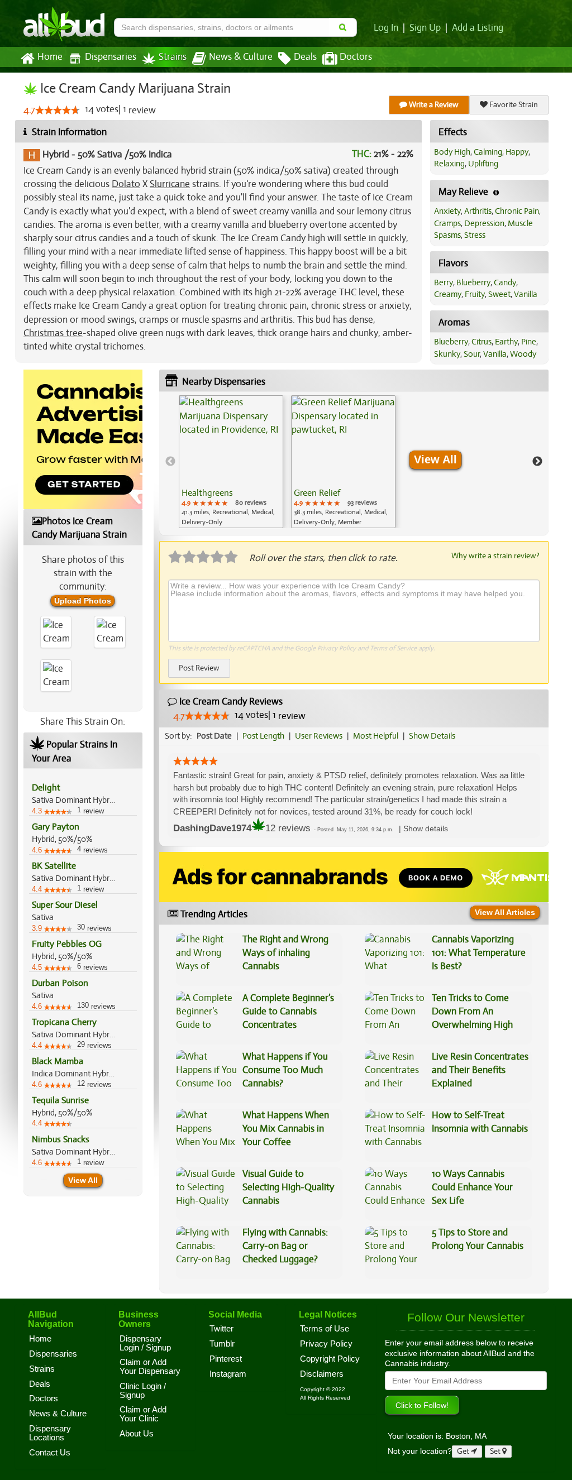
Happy (517, 152)
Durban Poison (60, 983)
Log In (386, 27)
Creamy (447, 294)
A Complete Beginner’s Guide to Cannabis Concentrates (288, 1011)
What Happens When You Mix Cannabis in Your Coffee (285, 1128)
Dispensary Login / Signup (145, 1343)
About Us (137, 1433)
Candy (505, 282)
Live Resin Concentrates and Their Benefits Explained (480, 1070)
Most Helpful (375, 736)
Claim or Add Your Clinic (143, 1414)
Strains (173, 57)
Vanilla (525, 294)
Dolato (126, 184)
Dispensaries (110, 57)
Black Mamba (57, 1061)
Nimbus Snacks (60, 1139)
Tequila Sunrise (60, 1100)
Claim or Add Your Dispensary (150, 1367)
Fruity (475, 294)
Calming (488, 152)
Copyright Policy (330, 1358)
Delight (46, 787)
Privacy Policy (336, 648)
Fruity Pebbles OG (67, 944)
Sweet (499, 294)
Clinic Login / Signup (143, 1391)
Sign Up (425, 27)
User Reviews (318, 736)
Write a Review (433, 104)
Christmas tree (53, 333)
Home (50, 57)
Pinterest (225, 1358)
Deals (305, 57)
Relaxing (449, 164)
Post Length (263, 736)
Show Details (432, 736)
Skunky (447, 354)
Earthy (506, 342)
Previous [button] (170, 461)
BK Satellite (54, 865)
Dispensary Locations (50, 1433)
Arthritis (478, 211)
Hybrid (56, 154)
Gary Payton (55, 826)
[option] (231, 461)
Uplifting (483, 164)
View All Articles (505, 912)
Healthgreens (207, 493)
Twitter (221, 1328)
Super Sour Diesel (65, 905)
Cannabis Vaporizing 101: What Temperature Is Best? (479, 953)
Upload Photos (82, 600)
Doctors (356, 57)
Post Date (214, 736)
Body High (452, 152)
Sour (472, 354)
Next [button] (537, 461)
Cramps (447, 223)
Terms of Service (393, 648)
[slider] (57, 110)
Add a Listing (477, 27)
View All (83, 1180)
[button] (425, 829)
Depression (484, 223)
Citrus (481, 342)
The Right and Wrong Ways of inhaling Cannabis (285, 953)
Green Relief (317, 493)
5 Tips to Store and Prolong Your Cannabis (477, 1239)
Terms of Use (324, 1328)
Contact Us (49, 1452)
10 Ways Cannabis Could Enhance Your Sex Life (472, 1187)
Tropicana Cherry (64, 1022)
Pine (528, 342)
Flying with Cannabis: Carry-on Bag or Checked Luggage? (285, 1246)
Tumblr (222, 1343)
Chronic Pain (517, 211)
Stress (474, 235)
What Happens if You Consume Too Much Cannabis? (285, 1070)
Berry (443, 282)
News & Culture (241, 57)
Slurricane (170, 184)
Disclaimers (322, 1373)
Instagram (227, 1373)
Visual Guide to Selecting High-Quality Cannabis (288, 1187)
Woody (523, 354)
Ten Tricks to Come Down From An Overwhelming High (472, 1011)
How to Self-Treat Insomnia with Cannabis (480, 1121)
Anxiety (447, 211)
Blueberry (473, 282)
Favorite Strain (513, 104)
